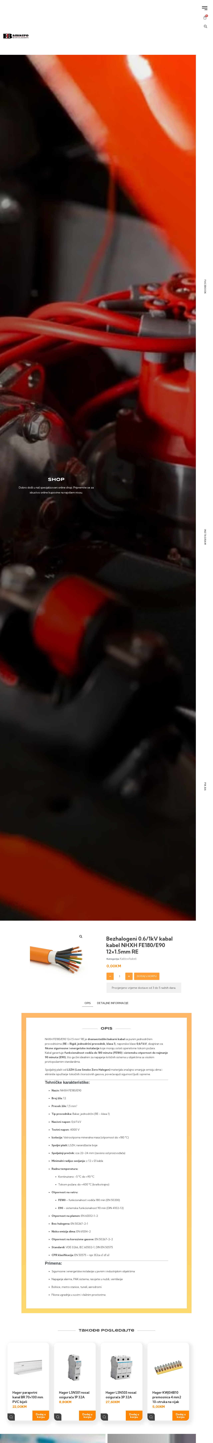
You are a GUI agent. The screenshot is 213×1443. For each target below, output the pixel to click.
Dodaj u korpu (147, 976)
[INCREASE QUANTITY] (129, 976)
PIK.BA (205, 786)
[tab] (87, 1004)
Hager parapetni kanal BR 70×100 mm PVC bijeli (27, 1397)
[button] (81, 937)
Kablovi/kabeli (128, 958)
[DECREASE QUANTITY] (110, 976)
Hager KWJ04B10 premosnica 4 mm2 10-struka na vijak (166, 1397)
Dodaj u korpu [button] (41, 1416)
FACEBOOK (205, 287)
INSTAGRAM (205, 537)
